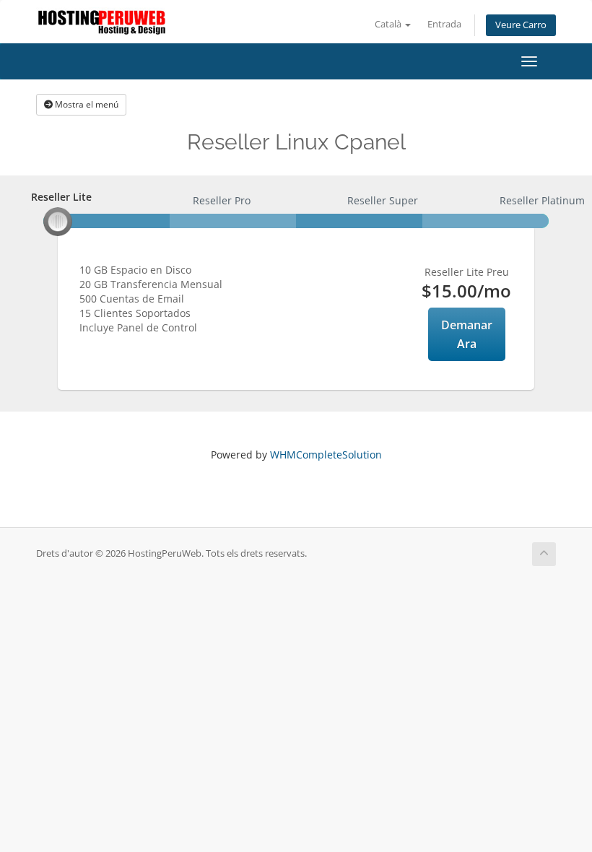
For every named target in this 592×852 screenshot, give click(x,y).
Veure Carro (521, 25)
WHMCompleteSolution (326, 454)
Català (389, 24)
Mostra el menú (85, 104)
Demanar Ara (466, 334)
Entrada (444, 24)
